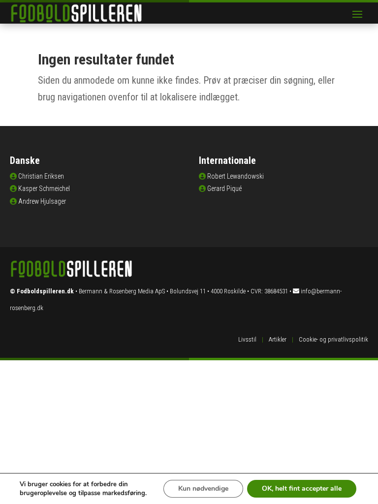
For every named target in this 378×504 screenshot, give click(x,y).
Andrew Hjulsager (42, 201)
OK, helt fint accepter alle (302, 488)
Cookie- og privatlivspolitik (333, 339)
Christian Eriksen (41, 176)
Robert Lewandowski (235, 176)
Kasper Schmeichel (44, 188)
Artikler (277, 339)
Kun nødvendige (203, 488)
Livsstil (247, 339)
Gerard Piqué (224, 188)
